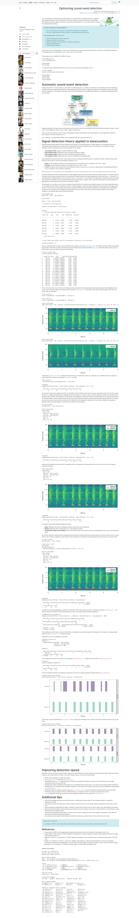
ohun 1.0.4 (117, 11)
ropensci (24, 34)
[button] (36, 53)
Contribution (42, 2)
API (52, 2)
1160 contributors (26, 46)
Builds (20, 2)
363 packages (25, 39)
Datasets (36, 2)
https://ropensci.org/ (27, 36)
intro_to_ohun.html (102, 13)
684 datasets (25, 44)
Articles (30, 2)
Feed (55, 2)
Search (114, 2)
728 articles (24, 41)
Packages (25, 2)
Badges (48, 2)
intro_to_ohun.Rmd (88, 13)
